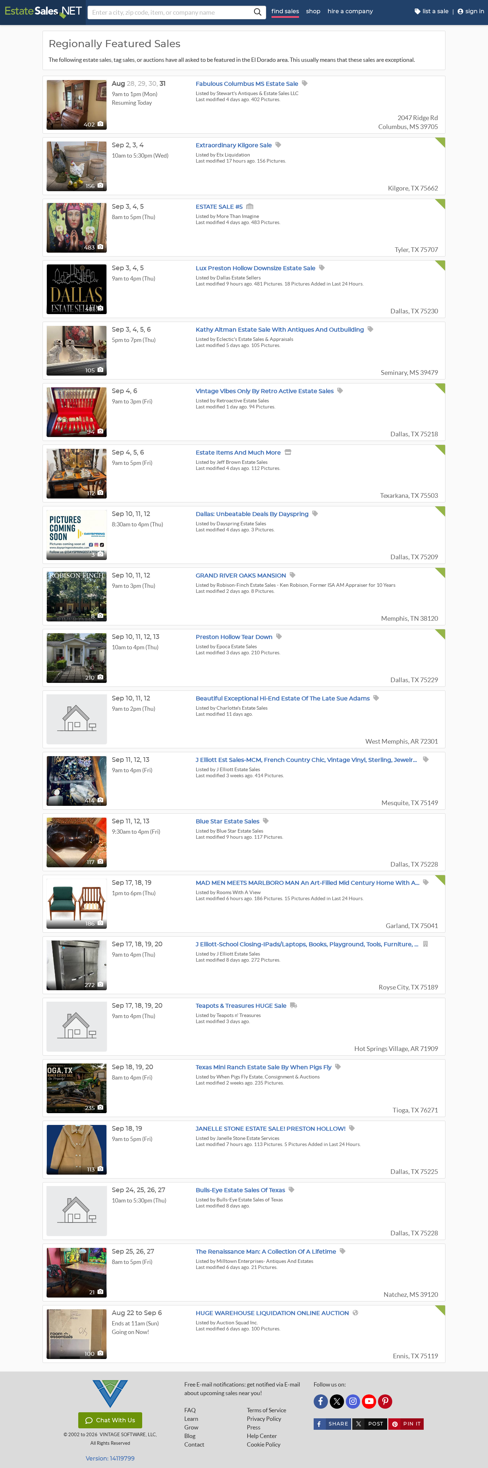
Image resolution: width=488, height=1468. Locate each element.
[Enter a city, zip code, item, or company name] (257, 12)
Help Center (262, 1436)
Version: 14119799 (110, 1458)
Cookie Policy (263, 1444)
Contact (194, 1444)
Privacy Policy (264, 1418)
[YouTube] (369, 1401)
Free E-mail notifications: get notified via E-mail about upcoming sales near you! (242, 1388)
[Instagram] (353, 1401)
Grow (191, 1427)
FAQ (190, 1410)
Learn (191, 1418)
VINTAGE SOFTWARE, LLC (128, 1434)
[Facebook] (321, 1401)
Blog (189, 1436)
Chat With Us (115, 1420)
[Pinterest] (385, 1401)
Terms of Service (266, 1410)
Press (253, 1427)
